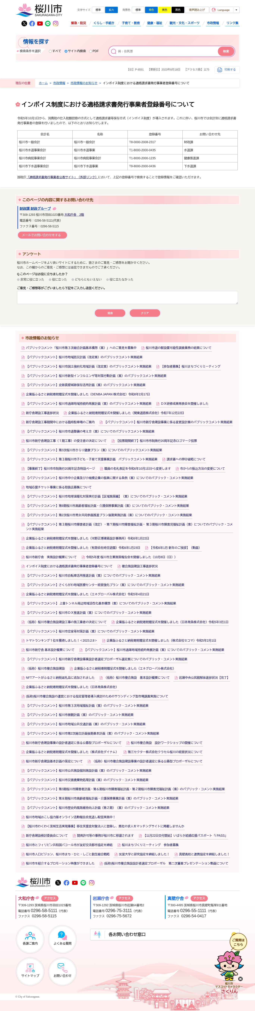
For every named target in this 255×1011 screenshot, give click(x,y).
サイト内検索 (77, 51)
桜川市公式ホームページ (38, 10)
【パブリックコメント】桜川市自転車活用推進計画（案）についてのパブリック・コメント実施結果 (93, 575)
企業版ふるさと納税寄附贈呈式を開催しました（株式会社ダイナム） (72, 752)
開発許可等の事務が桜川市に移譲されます (105, 835)
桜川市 (33, 882)
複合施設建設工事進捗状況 (140, 566)
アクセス (50, 898)
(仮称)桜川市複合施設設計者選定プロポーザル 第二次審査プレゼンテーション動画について (166, 863)
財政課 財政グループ (35, 209)
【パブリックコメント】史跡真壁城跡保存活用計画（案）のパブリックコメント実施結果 (85, 385)
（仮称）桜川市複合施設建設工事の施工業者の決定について (66, 622)
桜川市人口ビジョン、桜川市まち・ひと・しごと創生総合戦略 (68, 854)
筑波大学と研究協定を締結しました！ (144, 854)
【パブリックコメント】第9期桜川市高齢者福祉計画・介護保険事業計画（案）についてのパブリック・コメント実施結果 (107, 505)
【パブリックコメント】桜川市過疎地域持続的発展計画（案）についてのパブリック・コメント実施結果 (154, 649)
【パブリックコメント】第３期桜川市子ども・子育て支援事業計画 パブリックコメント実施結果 (91, 459)
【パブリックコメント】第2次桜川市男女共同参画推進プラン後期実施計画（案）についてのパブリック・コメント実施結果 (109, 515)
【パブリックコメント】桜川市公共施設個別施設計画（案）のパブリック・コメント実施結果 (88, 770)
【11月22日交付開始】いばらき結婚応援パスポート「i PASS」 (185, 835)
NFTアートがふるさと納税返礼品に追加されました (60, 677)
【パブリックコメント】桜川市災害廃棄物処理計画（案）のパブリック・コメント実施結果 (87, 780)
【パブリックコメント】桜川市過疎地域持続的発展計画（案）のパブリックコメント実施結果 (88, 403)
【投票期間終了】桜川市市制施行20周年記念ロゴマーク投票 (156, 440)
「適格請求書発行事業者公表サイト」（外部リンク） (62, 177)
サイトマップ (30, 975)
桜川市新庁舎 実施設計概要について (51, 557)
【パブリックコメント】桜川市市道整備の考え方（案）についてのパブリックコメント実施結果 (90, 431)
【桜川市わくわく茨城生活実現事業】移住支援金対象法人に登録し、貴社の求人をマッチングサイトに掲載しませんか (105, 826)
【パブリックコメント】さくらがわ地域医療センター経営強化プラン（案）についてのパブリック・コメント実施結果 (105, 585)
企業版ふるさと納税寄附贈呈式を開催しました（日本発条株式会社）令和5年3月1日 (172, 622)
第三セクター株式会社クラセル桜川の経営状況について (165, 752)
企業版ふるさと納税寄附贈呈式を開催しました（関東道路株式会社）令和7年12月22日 (126, 413)
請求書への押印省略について (186, 459)
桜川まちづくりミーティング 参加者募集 (150, 845)
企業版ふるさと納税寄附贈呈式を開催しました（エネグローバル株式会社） (125, 668)
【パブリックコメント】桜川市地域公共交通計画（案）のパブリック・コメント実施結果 (85, 724)
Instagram (55, 23)
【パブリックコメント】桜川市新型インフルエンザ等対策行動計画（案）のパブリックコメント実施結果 (96, 375)
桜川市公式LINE (48, 23)
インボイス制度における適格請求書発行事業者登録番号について (69, 566)
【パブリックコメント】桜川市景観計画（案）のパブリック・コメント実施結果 (79, 714)
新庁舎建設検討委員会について (47, 835)
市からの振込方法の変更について (202, 468)
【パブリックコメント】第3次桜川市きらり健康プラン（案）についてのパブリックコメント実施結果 (94, 450)
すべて (56, 51)
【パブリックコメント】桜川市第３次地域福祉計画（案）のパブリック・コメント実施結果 (87, 705)
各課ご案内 (30, 943)
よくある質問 (62, 943)
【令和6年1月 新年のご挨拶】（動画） (175, 547)
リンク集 (232, 23)
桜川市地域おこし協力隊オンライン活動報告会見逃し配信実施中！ (71, 817)
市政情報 (213, 23)
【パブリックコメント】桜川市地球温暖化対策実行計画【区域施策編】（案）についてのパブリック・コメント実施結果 (106, 496)
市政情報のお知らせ (84, 83)
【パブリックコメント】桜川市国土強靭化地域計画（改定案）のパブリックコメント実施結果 (88, 366)
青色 (151, 9)
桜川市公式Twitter (24, 23)
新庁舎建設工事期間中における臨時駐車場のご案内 (60, 422)
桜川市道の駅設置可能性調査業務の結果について (179, 347)
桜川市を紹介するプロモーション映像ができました (60, 863)
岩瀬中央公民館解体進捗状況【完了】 (204, 677)
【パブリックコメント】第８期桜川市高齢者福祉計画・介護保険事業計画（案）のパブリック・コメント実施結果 (102, 798)
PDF (96, 51)
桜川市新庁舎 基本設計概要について (50, 649)
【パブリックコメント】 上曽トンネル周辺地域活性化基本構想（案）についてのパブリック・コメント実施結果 (101, 603)
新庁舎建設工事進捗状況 (42, 413)
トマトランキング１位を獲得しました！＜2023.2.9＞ (61, 640)
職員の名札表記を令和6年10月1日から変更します (137, 468)
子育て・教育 (131, 23)
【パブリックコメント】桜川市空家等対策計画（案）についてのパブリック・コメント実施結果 (90, 631)
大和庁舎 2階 (74, 214)
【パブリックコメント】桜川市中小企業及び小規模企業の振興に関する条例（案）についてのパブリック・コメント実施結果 (109, 478)
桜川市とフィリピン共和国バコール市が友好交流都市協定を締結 (69, 845)
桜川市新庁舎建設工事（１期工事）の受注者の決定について (66, 440)
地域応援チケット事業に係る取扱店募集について (59, 487)
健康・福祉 (154, 23)
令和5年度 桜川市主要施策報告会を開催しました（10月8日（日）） (131, 557)
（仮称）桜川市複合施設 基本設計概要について (137, 677)
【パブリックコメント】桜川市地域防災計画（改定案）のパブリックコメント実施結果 (84, 357)
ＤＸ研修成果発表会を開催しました (185, 403)
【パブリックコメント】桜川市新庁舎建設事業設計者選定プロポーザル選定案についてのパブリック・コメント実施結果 (106, 659)
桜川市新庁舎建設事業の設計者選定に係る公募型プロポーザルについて (74, 742)
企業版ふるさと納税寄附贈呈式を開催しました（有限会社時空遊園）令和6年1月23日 (83, 547)
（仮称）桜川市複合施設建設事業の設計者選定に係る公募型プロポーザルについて (147, 761)
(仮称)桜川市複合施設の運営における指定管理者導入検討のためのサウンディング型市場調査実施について (97, 696)
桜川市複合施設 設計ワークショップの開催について (167, 742)
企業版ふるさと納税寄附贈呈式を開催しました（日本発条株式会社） (72, 687)
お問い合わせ (62, 975)
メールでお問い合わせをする (41, 235)
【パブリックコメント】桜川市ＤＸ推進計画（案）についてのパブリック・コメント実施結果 (88, 612)
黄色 (164, 9)
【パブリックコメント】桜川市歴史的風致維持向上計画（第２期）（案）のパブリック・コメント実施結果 (97, 807)
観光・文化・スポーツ (185, 23)
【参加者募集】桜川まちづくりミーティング (190, 366)
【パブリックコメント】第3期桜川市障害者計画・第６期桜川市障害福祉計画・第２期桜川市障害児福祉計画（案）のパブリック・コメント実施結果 (125, 789)
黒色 (178, 9)
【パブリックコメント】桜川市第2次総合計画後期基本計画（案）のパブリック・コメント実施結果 (92, 733)
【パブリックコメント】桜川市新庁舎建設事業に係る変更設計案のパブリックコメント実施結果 (168, 422)
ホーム (43, 83)
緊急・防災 (78, 23)
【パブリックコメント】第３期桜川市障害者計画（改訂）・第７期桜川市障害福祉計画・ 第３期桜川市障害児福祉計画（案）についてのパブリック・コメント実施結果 (129, 527)
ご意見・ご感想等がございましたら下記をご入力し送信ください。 (62, 288)
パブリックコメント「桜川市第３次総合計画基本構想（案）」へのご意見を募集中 (81, 347)
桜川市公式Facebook (32, 23)
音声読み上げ (197, 9)
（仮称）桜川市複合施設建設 (45, 668)
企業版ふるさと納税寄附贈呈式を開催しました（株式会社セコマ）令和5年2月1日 (161, 640)
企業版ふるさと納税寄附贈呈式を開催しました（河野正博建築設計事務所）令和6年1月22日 (87, 538)
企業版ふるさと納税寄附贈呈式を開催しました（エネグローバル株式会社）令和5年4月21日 (87, 594)
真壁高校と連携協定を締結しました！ (204, 854)
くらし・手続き (104, 23)
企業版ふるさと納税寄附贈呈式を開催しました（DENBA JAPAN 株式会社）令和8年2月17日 (88, 394)
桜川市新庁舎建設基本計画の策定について (54, 761)
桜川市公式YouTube (40, 23)
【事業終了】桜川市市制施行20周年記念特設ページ (60, 468)
